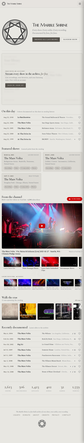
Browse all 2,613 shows (46, 39)
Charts (16, 415)
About (36, 415)
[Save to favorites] (79, 117)
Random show (70, 39)
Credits (45, 415)
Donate (26, 415)
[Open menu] (79, 3)
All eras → (78, 300)
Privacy (56, 415)
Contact (66, 415)
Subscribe (76, 199)
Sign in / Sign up (16, 85)
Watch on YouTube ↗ (75, 251)
